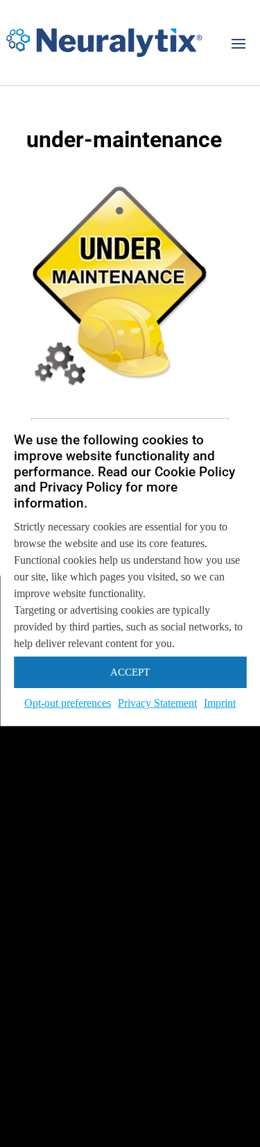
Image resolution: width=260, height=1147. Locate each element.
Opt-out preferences (67, 703)
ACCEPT (130, 672)
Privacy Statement (157, 703)
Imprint (220, 703)
